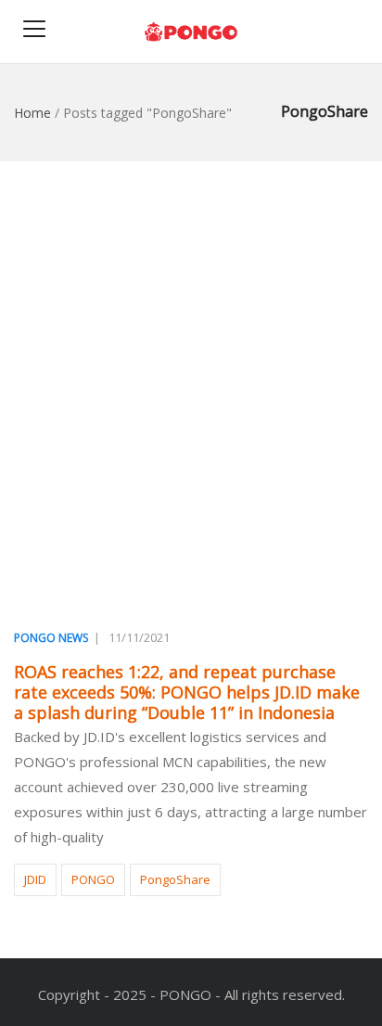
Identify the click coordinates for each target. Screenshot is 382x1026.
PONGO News (51, 638)
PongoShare (175, 879)
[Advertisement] (191, 394)
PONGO (93, 879)
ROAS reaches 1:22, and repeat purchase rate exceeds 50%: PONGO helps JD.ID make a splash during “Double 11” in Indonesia (187, 692)
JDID (35, 879)
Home (32, 113)
